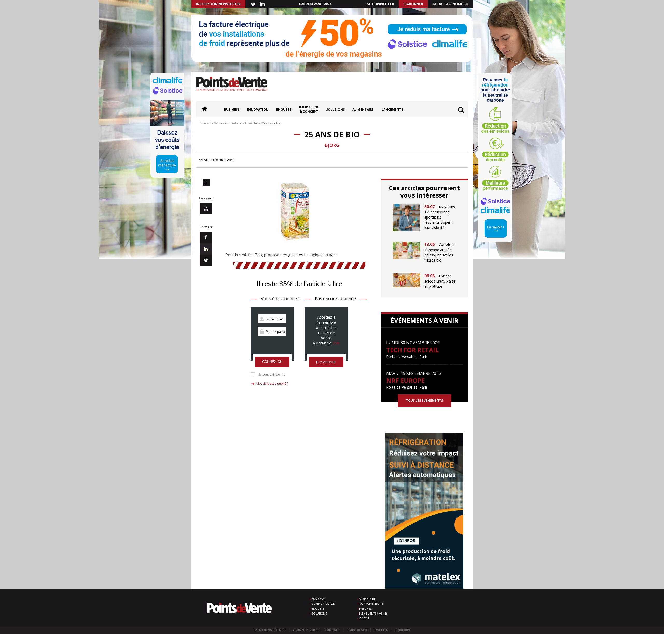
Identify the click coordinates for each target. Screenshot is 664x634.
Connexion (272, 362)
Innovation (257, 109)
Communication (323, 603)
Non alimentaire (371, 603)
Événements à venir (373, 613)
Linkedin (402, 630)
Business (231, 109)
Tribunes (365, 608)
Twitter (381, 630)
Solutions (335, 109)
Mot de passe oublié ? (272, 383)
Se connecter (380, 3)
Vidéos (364, 618)
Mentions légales (270, 630)
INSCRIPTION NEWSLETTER (218, 4)
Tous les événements (424, 400)
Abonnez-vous (305, 630)
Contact (332, 630)
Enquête (283, 109)
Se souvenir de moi (272, 374)
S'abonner (413, 4)
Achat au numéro (450, 3)
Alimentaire (363, 109)
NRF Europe (405, 380)
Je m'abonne (326, 362)
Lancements (392, 109)
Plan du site (357, 630)
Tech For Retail (412, 350)
